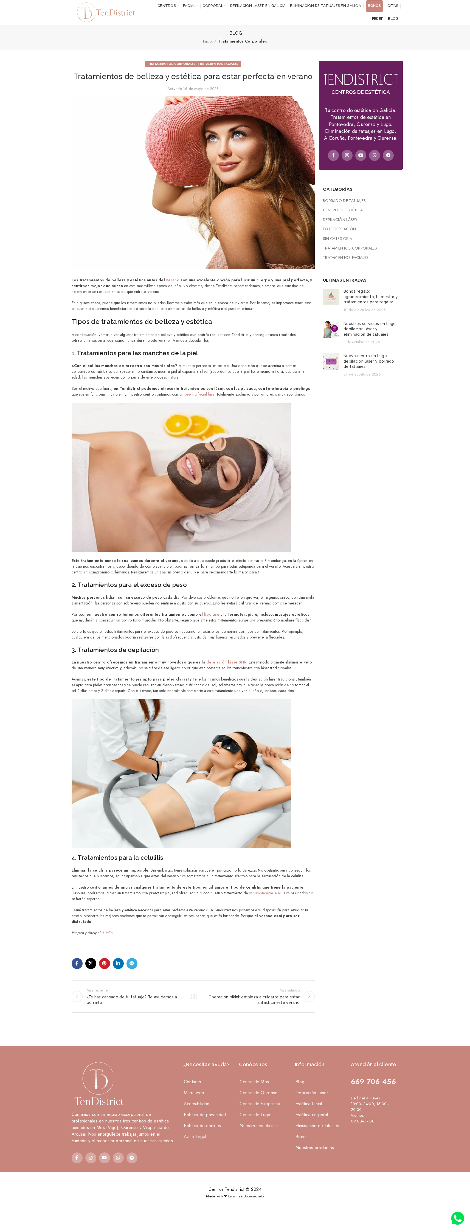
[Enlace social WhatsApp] (374, 155)
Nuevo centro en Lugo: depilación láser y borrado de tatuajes (369, 361)
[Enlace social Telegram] (131, 963)
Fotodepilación (339, 229)
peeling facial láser (200, 394)
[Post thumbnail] (331, 300)
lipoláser (212, 614)
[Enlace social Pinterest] (104, 963)
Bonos (301, 1136)
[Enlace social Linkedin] (118, 963)
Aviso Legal (195, 1136)
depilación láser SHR (226, 662)
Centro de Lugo (255, 1114)
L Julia (107, 933)
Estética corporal (311, 1114)
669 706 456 (373, 1081)
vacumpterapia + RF (265, 893)
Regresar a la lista (193, 996)
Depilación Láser (340, 219)
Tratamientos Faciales (218, 63)
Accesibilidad (197, 1104)
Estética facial (308, 1104)
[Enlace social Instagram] (347, 155)
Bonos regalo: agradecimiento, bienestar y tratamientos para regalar (371, 296)
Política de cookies (202, 1125)
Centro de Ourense (258, 1093)
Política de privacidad (205, 1114)
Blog (299, 1082)
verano (172, 280)
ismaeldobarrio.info (248, 1196)
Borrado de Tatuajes (344, 200)
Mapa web (194, 1093)
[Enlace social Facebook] (77, 963)
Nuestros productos (314, 1147)
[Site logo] (104, 12)
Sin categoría (337, 238)
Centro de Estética (343, 210)
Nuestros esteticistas (260, 1125)
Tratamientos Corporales (242, 41)
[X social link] (90, 963)
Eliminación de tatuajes (317, 1125)
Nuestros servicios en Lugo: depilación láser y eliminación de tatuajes (370, 329)
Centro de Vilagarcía (260, 1104)
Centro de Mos (254, 1082)
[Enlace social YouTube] (360, 155)
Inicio (207, 41)
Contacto (192, 1082)
